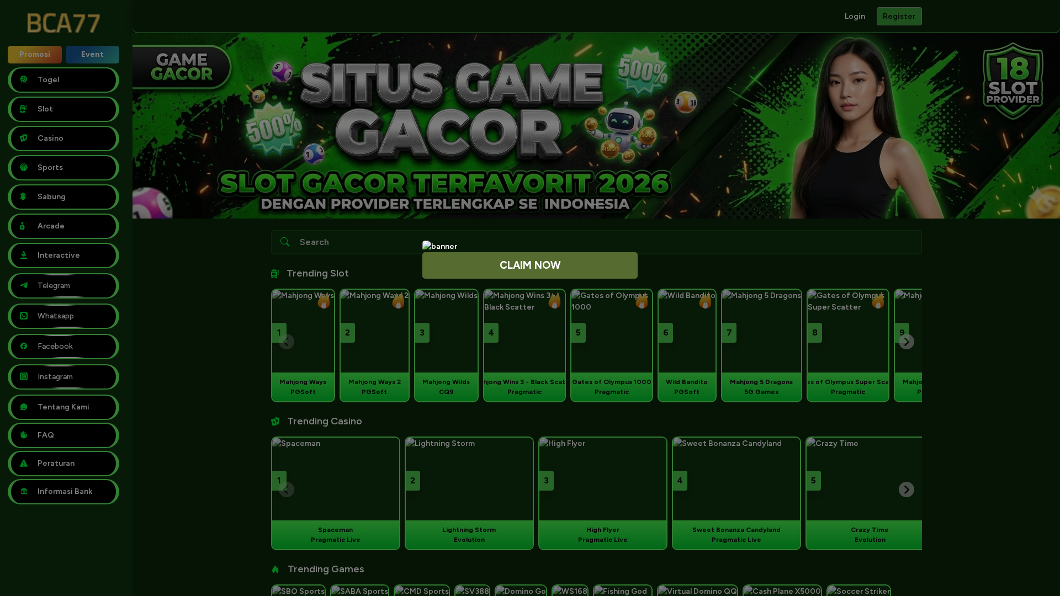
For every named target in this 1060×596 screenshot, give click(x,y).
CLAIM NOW (530, 265)
